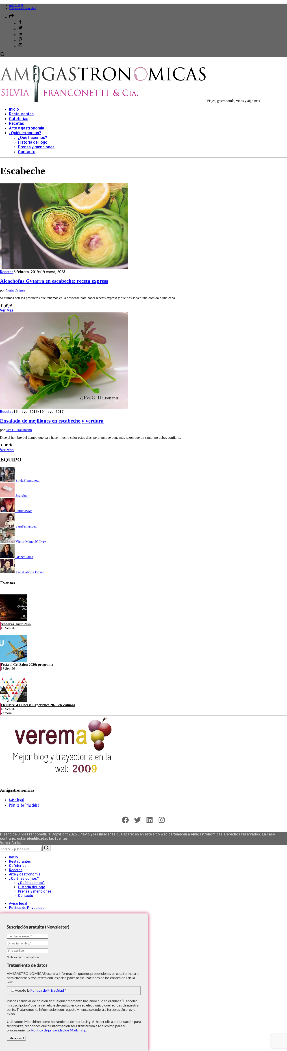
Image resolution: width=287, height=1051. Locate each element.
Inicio (13, 857)
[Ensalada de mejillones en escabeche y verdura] (64, 407)
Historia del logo (31, 887)
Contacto (25, 895)
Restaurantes (20, 861)
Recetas (6, 272)
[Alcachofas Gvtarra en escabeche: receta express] (64, 267)
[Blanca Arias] (7, 557)
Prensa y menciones (35, 891)
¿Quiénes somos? (24, 878)
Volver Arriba (10, 843)
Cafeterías (17, 866)
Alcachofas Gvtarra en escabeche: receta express (54, 281)
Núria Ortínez (15, 290)
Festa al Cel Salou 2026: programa (27, 664)
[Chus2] (7, 496)
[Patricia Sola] (7, 511)
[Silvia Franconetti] (7, 480)
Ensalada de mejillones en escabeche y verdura (52, 421)
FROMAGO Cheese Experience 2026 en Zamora (38, 705)
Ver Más (7, 310)
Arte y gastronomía (25, 874)
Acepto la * (40, 990)
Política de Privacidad (22, 8)
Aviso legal (16, 5)
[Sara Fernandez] (7, 526)
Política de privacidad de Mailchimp (58, 1030)
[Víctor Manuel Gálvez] (7, 541)
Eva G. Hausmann (19, 430)
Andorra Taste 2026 (16, 624)
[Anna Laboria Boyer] (7, 572)
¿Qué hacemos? (31, 883)
